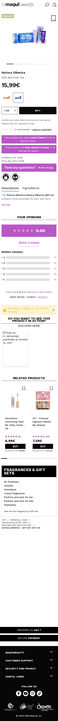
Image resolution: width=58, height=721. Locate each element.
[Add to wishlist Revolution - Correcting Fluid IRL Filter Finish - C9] (15, 388)
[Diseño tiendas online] (45, 706)
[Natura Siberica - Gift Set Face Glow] (6, 97)
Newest (43, 297)
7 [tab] (47, 458)
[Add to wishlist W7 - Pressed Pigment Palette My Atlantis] (43, 388)
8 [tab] (54, 458)
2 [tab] (11, 458)
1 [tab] (4, 458)
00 (27, 120)
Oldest (31, 297)
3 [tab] (18, 458)
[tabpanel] (29, 37)
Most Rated (17, 297)
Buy (15, 446)
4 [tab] (25, 458)
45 (31, 120)
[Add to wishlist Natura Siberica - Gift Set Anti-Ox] (53, 18)
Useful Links (14, 676)
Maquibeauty (14, 652)
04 (37, 120)
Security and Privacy (20, 668)
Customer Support (19, 660)
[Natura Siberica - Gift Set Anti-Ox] (18, 97)
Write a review (29, 242)
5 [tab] (33, 458)
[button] (15, 348)
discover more (29, 326)
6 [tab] (40, 458)
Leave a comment (42, 129)
